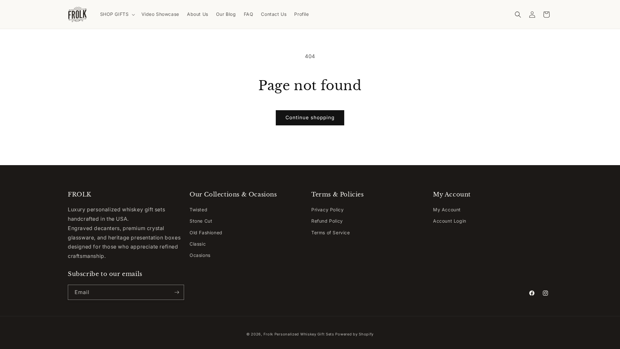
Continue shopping (310, 117)
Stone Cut (201, 221)
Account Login (449, 221)
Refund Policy (327, 221)
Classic (198, 244)
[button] (117, 14)
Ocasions (200, 255)
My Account (447, 209)
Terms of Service (330, 232)
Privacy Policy (327, 209)
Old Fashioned (206, 232)
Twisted (198, 209)
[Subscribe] (177, 292)
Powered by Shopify (354, 334)
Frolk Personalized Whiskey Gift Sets (299, 334)
